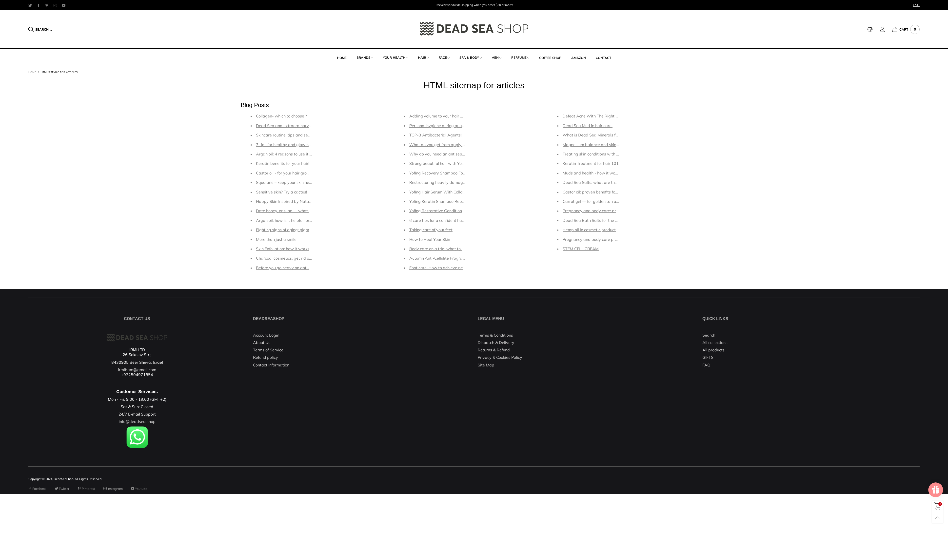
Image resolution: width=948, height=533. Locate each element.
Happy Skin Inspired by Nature (284, 201)
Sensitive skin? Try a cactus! (281, 192)
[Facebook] (38, 5)
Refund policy (265, 357)
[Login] (886, 29)
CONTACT (603, 58)
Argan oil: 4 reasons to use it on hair (289, 154)
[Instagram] (55, 5)
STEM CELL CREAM (581, 248)
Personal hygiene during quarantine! (442, 125)
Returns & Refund (494, 349)
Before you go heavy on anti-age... (287, 267)
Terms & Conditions (495, 335)
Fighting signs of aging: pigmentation (290, 229)
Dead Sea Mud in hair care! (587, 125)
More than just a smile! (276, 239)
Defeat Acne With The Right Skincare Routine (604, 116)
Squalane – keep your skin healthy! (287, 182)
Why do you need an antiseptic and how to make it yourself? (464, 154)
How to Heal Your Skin (429, 239)
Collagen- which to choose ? (281, 116)
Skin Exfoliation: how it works (282, 248)
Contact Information (271, 364)
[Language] (874, 29)
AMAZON (578, 58)
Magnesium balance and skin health (596, 144)
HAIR (422, 57)
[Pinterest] (47, 5)
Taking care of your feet (431, 229)
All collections (715, 342)
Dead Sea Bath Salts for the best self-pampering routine (614, 220)
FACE (443, 57)
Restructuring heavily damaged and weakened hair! (457, 182)
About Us (261, 342)
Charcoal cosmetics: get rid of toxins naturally (298, 258)
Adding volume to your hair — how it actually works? (457, 116)
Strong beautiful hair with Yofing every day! (449, 163)
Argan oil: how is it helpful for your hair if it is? (297, 220)
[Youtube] (63, 5)
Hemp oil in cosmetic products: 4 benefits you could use (613, 229)
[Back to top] (937, 517)
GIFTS (707, 357)
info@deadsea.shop (137, 421)
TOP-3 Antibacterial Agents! (435, 135)
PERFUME (519, 57)
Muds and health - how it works (592, 173)
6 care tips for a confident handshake (443, 220)
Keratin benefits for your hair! (282, 163)
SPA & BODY (469, 57)
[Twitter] (30, 5)
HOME (342, 58)
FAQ (706, 364)
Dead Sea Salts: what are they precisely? (600, 182)
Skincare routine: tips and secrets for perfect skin (300, 135)
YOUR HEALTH (394, 57)
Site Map (486, 364)
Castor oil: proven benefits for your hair (598, 192)
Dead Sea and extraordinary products (291, 125)
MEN (495, 57)
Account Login (266, 335)
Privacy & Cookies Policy (500, 357)
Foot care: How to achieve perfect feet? (445, 267)
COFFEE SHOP (550, 58)
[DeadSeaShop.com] (474, 29)
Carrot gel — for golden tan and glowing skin (604, 201)
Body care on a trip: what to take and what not (452, 248)
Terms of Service (268, 349)
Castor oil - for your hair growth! (285, 173)
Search (708, 335)
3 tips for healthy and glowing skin (287, 144)
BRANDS (363, 57)
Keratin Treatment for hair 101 (591, 163)
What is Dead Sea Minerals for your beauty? (603, 135)
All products (713, 349)
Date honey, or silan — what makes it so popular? (301, 210)
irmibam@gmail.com (137, 369)
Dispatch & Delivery (496, 342)
